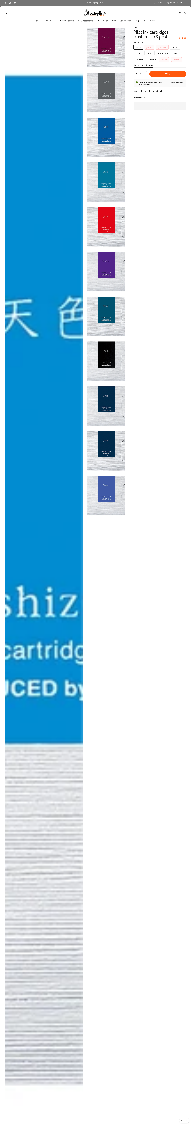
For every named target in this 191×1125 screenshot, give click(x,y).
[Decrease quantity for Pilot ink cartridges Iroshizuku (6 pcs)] (136, 74)
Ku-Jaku (138, 53)
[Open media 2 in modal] (44, 575)
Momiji (149, 53)
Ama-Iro (138, 47)
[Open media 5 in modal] (106, 181)
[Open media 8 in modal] (106, 316)
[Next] (120, 3)
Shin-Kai (176, 53)
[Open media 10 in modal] (106, 405)
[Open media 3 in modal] (106, 92)
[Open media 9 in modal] (106, 361)
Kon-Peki (175, 47)
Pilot (135, 27)
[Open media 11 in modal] (106, 450)
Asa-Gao (149, 47)
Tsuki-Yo (164, 59)
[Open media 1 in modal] (106, 47)
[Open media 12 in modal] (106, 495)
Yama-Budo (176, 59)
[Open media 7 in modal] (106, 271)
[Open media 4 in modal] (106, 137)
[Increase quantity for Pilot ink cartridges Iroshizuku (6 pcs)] (145, 74)
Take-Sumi (152, 59)
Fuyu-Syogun (162, 47)
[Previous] (71, 3)
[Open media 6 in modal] (106, 226)
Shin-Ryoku (139, 59)
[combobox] (159, 3)
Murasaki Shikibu (162, 53)
